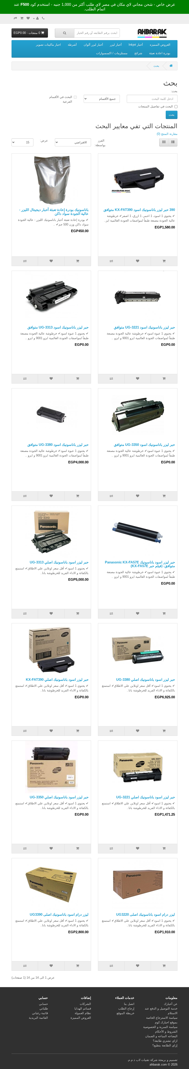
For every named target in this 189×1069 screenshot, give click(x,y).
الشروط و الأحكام (166, 1031)
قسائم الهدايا (82, 1008)
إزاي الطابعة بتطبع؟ (164, 1045)
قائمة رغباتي (40, 1013)
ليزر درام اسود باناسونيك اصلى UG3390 (59, 914)
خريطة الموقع (125, 1013)
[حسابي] (36, 18)
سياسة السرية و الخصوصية (160, 1027)
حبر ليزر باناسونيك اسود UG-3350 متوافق (144, 445)
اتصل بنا (129, 1004)
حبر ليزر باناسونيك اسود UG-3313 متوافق (58, 327)
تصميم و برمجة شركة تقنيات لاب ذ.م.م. (152, 1060)
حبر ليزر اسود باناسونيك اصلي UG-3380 (145, 679)
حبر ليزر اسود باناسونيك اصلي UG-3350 (59, 797)
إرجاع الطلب (126, 1008)
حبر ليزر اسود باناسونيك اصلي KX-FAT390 (57, 679)
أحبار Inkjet (136, 44)
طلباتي (43, 1008)
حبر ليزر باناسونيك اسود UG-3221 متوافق (144, 327)
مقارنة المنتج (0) (167, 134)
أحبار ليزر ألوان (93, 44)
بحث (156, 66)
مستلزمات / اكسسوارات (111, 53)
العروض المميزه (160, 44)
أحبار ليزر (116, 44)
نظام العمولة (83, 1013)
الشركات (85, 1004)
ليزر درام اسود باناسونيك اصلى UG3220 (145, 914)
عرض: (44, 140)
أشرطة (72, 44)
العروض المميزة (81, 1017)
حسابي (43, 1004)
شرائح (138, 53)
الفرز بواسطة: (101, 143)
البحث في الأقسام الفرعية (60, 99)
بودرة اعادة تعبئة (159, 53)
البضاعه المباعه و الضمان (161, 1036)
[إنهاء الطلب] (15, 18)
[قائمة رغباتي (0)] (28, 18)
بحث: (174, 91)
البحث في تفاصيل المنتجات (155, 106)
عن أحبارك (170, 1004)
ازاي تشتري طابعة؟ (165, 1040)
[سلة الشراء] (21, 18)
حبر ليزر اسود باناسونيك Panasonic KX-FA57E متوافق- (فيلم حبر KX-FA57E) (140, 564)
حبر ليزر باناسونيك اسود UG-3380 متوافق (58, 445)
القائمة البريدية (38, 1017)
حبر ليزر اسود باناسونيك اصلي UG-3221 (145, 797)
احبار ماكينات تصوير (48, 44)
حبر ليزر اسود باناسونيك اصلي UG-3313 (59, 562)
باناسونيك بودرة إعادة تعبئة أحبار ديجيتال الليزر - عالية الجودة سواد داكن (54, 212)
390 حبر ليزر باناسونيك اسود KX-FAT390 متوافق (139, 210)
